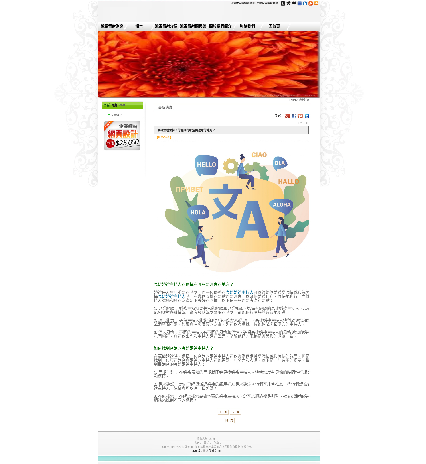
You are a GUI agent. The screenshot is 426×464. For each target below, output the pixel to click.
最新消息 (117, 115)
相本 (139, 26)
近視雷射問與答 (193, 26)
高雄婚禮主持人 (240, 292)
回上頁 (304, 122)
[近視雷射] (126, 19)
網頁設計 (197, 450)
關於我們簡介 (220, 26)
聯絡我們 (247, 26)
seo (219, 450)
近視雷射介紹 (166, 26)
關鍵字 (213, 450)
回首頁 (274, 26)
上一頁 (223, 412)
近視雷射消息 (112, 26)
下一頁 (235, 412)
